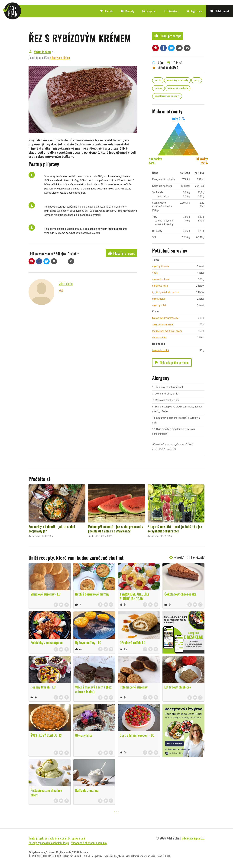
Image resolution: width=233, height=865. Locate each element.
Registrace (194, 11)
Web (61, 290)
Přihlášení (170, 11)
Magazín (148, 11)
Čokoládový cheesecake (180, 593)
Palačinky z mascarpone (46, 642)
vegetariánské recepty (167, 96)
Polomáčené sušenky (134, 686)
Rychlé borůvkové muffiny (92, 593)
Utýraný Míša (83, 735)
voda (155, 272)
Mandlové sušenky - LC (45, 593)
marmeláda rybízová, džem (167, 331)
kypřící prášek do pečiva (165, 292)
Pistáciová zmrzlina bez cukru (46, 792)
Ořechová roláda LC (133, 642)
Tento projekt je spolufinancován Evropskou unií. (57, 838)
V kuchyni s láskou (60, 57)
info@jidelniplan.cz (193, 838)
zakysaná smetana (162, 324)
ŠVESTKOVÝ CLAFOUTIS (46, 735)
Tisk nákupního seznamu (171, 362)
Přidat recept (219, 11)
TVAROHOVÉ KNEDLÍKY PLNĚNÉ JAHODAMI (134, 596)
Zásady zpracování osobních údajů (49, 842)
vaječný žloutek (160, 266)
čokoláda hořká (160, 350)
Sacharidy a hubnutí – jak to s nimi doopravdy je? (52, 528)
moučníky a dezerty (177, 80)
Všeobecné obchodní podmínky (89, 842)
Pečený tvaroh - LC (43, 686)
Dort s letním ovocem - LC (137, 735)
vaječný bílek (159, 305)
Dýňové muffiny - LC (88, 642)
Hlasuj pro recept (121, 253)
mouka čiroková (160, 279)
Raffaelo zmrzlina (86, 790)
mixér (158, 80)
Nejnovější (179, 557)
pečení (158, 88)
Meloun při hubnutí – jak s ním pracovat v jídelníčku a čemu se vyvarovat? (115, 528)
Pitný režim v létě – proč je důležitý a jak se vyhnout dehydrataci (175, 528)
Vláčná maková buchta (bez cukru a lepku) (93, 689)
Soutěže (106, 11)
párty (196, 80)
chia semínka (159, 337)
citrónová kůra (160, 285)
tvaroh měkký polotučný (165, 318)
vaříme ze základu (178, 88)
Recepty (127, 11)
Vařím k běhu (42, 51)
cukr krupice (158, 298)
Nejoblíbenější (197, 557)
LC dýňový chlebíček (177, 686)
